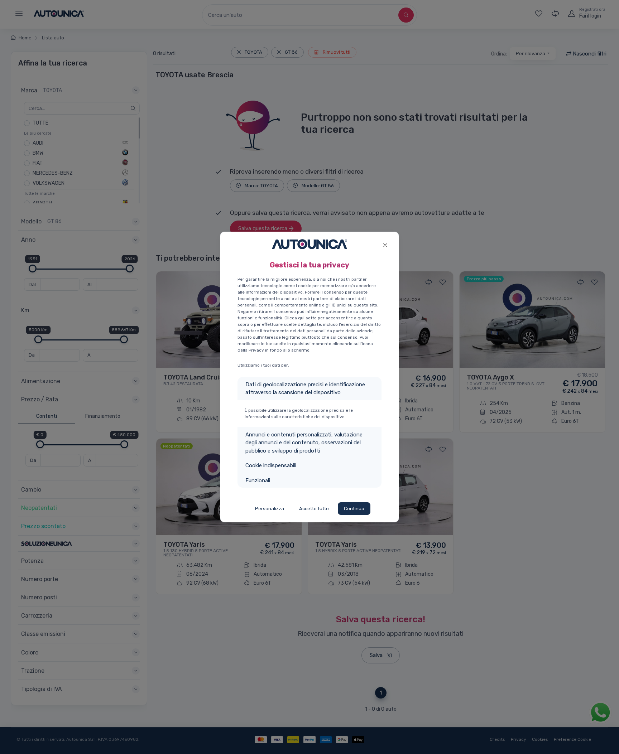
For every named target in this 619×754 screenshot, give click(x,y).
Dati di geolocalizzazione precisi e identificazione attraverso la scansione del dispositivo (305, 388)
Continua (354, 508)
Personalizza (269, 508)
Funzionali (257, 480)
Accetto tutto (314, 508)
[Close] (385, 244)
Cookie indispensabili (270, 465)
